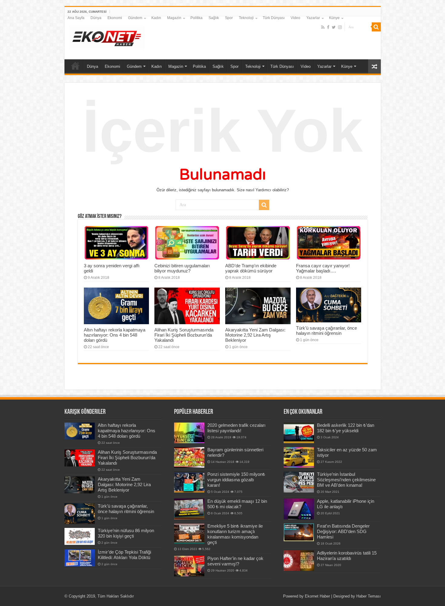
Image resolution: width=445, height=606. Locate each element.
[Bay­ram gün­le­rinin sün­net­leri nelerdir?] (189, 457)
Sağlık (214, 18)
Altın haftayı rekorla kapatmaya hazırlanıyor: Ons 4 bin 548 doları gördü (114, 335)
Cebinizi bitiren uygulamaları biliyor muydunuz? (182, 268)
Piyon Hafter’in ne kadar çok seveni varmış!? (235, 561)
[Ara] (376, 26)
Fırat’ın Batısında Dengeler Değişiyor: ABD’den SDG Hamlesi (343, 531)
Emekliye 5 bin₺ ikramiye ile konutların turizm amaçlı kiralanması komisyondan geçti (235, 534)
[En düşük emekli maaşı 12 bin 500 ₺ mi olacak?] (189, 509)
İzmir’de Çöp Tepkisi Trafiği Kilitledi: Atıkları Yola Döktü (124, 554)
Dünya (96, 18)
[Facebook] (328, 27)
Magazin (174, 18)
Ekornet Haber (317, 596)
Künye (334, 18)
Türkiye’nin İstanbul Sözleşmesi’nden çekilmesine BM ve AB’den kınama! (346, 480)
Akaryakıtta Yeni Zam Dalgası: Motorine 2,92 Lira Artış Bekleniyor (255, 335)
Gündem (135, 18)
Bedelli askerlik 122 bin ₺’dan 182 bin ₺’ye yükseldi (345, 428)
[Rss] (323, 27)
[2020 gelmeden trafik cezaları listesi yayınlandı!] (189, 433)
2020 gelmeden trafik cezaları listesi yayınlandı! (236, 428)
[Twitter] (333, 27)
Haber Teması (368, 596)
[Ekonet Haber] (107, 36)
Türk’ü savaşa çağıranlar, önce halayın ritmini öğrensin (326, 330)
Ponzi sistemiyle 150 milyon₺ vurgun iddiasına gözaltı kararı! (236, 480)
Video (295, 18)
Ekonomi (114, 18)
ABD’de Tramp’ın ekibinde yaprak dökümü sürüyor (250, 268)
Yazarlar (313, 18)
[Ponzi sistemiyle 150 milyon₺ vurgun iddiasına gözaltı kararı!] (189, 482)
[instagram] (340, 27)
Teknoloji (246, 18)
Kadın (156, 18)
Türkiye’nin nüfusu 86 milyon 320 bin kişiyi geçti (126, 533)
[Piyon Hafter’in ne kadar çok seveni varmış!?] (189, 566)
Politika (196, 18)
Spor (229, 18)
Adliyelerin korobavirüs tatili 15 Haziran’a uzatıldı (347, 555)
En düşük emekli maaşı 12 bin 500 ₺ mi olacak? (237, 504)
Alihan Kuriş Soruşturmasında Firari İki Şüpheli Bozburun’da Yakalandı (183, 335)
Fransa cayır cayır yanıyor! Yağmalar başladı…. (323, 268)
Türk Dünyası (274, 18)
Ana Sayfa (76, 18)
